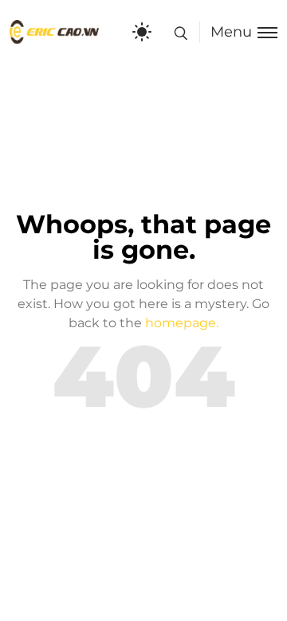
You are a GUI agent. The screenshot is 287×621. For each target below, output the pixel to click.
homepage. (181, 322)
